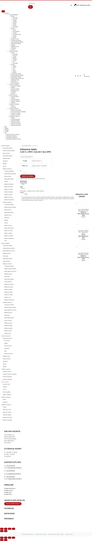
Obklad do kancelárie (9, 299)
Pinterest (9, 519)
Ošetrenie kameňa (15, 119)
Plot (14, 69)
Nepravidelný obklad (16, 76)
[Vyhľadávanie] (30, 7)
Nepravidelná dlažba (16, 43)
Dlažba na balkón (8, 233)
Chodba (14, 20)
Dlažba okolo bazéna (9, 228)
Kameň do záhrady (14, 84)
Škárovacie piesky (8, 353)
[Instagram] (77, 76)
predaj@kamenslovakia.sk (14, 473)
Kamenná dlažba (14, 14)
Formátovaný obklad (16, 73)
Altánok (14, 72)
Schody (14, 25)
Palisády (13, 102)
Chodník (15, 32)
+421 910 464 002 (10, 470)
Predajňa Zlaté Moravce (9, 488)
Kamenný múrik (15, 96)
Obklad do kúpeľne (8, 292)
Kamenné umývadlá (16, 110)
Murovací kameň (15, 89)
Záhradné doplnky (15, 120)
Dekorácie (13, 107)
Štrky (5, 351)
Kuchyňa (15, 19)
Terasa (14, 29)
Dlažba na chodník (8, 235)
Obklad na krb (7, 297)
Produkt (25, 160)
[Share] (5, 529)
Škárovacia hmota (15, 122)
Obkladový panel (15, 79)
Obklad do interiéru (7, 263)
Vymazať (44, 165)
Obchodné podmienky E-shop (13, 139)
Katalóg (6, 128)
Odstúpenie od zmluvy (11, 137)
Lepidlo (12, 117)
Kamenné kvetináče (16, 113)
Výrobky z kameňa (14, 108)
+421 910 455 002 (10, 476)
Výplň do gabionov (15, 101)
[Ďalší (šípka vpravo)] (5, 540)
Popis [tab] (26, 194)
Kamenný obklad (14, 51)
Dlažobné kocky (15, 46)
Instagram (9, 514)
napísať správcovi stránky (41, 534)
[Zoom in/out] (13, 529)
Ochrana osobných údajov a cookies (56, 534)
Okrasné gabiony (15, 99)
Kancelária (15, 26)
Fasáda (14, 66)
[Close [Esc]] (2, 529)
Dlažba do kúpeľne (8, 191)
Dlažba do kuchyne (8, 186)
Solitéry (6, 343)
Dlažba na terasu (8, 225)
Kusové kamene (8, 345)
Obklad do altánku (8, 325)
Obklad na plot (7, 333)
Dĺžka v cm (25, 165)
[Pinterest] (80, 76)
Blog (6, 126)
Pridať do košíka (28, 176)
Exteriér (13, 28)
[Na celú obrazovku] (5, 538)
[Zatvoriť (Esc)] (13, 538)
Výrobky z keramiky (14, 104)
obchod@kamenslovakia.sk (14, 467)
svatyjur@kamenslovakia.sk (15, 478)
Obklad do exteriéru (7, 302)
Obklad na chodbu (8, 294)
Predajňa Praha (7, 492)
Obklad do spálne (8, 289)
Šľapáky (13, 45)
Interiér (12, 16)
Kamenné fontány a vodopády (18, 111)
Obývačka (15, 17)
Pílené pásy (14, 81)
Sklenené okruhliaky (16, 123)
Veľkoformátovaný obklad (17, 75)
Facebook (9, 508)
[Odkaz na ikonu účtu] (71, 5)
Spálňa (14, 23)
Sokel (14, 67)
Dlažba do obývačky (8, 184)
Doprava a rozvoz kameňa (12, 134)
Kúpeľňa (15, 22)
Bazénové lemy (15, 39)
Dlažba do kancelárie (9, 199)
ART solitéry (7, 340)
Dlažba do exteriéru (7, 202)
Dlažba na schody (8, 197)
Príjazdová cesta (17, 34)
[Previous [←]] (2, 531)
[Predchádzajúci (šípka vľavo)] (2, 540)
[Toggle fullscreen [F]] (9, 529)
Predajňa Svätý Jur (8, 490)
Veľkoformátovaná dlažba (17, 42)
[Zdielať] (9, 538)
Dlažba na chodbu (8, 189)
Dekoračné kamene (16, 86)
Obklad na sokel (8, 330)
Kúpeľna (15, 58)
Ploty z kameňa (13, 95)
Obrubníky (13, 48)
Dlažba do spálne (8, 194)
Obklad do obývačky (9, 284)
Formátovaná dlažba (16, 40)
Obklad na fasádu (8, 328)
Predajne (7, 129)
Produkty (7, 13)
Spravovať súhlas (69, 534)
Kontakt (6, 131)
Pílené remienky (15, 83)
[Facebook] (75, 76)
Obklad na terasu (8, 323)
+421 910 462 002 (10, 465)
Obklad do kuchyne (8, 286)
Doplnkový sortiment (14, 116)
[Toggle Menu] (3, 11)
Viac (6, 133)
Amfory (13, 105)
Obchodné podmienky (11, 136)
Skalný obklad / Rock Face (17, 78)
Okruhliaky (6, 348)
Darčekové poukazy (16, 125)
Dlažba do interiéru (7, 168)
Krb (13, 61)
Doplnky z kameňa (15, 114)
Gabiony (13, 98)
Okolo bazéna (16, 31)
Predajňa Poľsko (8, 494)
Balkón (14, 37)
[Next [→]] (5, 531)
